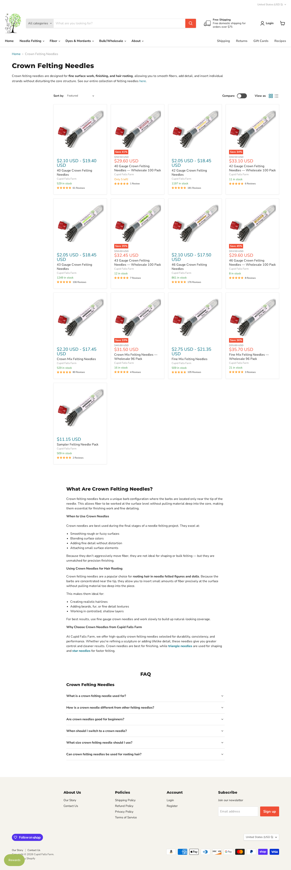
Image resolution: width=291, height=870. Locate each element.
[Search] (190, 23)
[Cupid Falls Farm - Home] (13, 23)
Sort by (58, 96)
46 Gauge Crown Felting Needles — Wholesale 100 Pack (252, 262)
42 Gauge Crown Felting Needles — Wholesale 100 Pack (252, 168)
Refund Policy (124, 806)
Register (172, 806)
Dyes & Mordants (79, 41)
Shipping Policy (125, 800)
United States (270, 4)
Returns (241, 41)
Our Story (70, 800)
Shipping (223, 41)
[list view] (276, 96)
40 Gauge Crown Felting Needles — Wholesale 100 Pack (137, 168)
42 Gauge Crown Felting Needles (189, 172)
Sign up (269, 811)
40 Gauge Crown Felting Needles (74, 172)
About (136, 41)
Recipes (280, 41)
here (142, 81)
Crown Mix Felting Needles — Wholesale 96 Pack (135, 357)
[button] (267, 23)
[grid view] (271, 96)
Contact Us (71, 806)
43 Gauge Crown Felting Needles (74, 267)
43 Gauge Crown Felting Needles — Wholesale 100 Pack (137, 262)
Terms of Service (126, 817)
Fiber (54, 41)
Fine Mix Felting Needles (189, 359)
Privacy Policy (124, 812)
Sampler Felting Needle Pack (77, 444)
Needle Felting (31, 41)
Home (9, 41)
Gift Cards (260, 41)
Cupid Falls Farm (66, 179)
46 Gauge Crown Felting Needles (189, 267)
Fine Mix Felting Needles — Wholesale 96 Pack (249, 357)
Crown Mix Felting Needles (76, 359)
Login (170, 800)
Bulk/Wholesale (111, 41)
